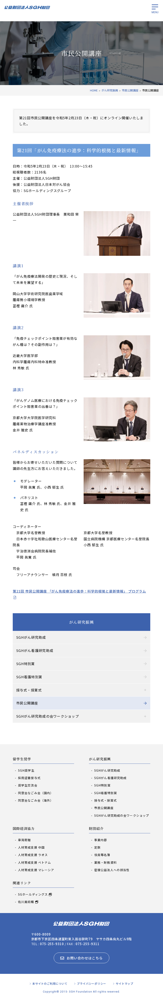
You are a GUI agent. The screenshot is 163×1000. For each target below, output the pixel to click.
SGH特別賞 (25, 663)
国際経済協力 (24, 828)
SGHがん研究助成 (31, 637)
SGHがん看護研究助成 (34, 650)
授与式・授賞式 (29, 690)
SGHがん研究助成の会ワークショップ (47, 716)
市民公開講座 (27, 703)
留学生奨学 (22, 759)
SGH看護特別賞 (29, 676)
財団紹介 (96, 828)
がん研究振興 (81, 622)
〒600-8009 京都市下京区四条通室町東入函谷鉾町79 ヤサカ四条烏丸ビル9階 (81, 936)
